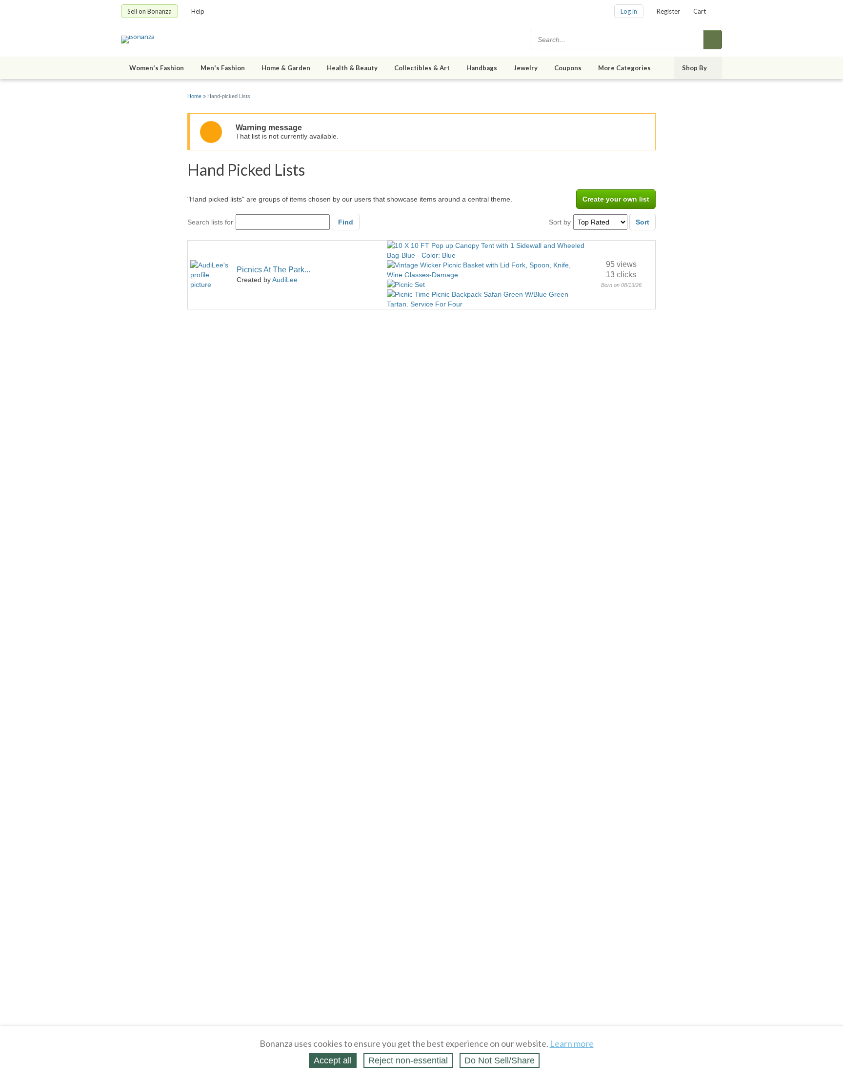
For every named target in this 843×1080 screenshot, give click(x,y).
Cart (699, 11)
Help (197, 11)
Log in (629, 11)
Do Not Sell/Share (499, 1060)
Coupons (568, 68)
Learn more (572, 1043)
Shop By (694, 68)
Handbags (481, 68)
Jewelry (526, 68)
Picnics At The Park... (273, 269)
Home (194, 96)
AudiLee (285, 280)
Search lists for (210, 222)
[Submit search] (712, 39)
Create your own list (615, 199)
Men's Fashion (223, 68)
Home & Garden (285, 68)
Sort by (560, 222)
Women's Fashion (156, 68)
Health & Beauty (352, 68)
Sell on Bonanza (149, 11)
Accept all (333, 1060)
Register (668, 11)
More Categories (624, 68)
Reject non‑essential (408, 1060)
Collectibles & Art (422, 68)
